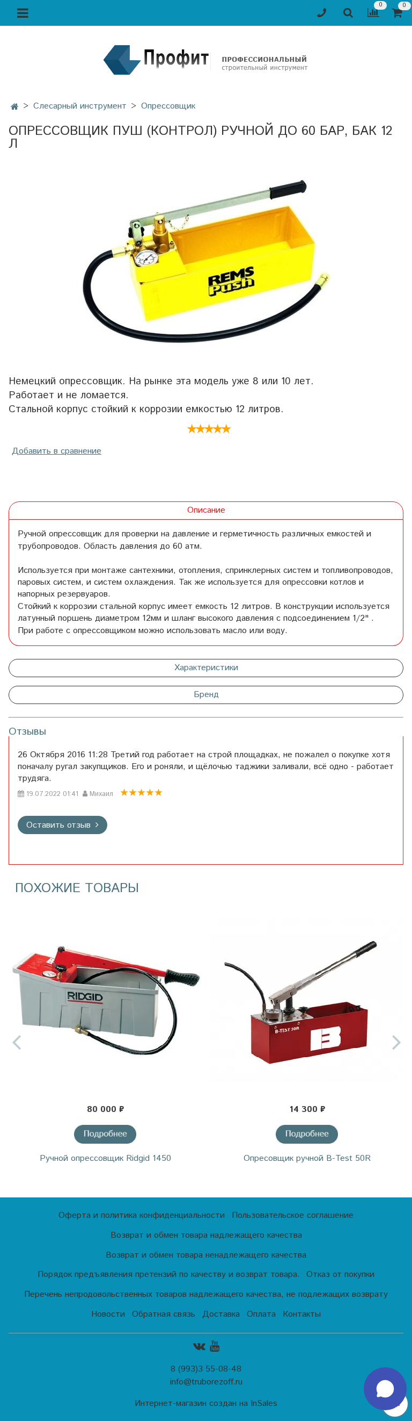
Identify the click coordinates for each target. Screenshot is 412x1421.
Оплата (261, 1314)
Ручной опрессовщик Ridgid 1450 (105, 1158)
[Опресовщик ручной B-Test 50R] (306, 1000)
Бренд (206, 694)
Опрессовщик (168, 106)
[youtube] (214, 1346)
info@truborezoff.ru (206, 1382)
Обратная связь (163, 1314)
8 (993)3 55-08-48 (206, 1369)
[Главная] (15, 107)
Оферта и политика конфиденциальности (141, 1215)
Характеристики (206, 668)
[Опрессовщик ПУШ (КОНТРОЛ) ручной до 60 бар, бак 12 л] (206, 262)
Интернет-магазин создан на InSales (206, 1404)
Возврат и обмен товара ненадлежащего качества (206, 1255)
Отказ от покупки (340, 1274)
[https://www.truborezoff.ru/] (206, 59)
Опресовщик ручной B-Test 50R (307, 1158)
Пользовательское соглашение (293, 1215)
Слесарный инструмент (80, 106)
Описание (206, 510)
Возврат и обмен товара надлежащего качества (206, 1235)
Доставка (221, 1314)
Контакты (302, 1314)
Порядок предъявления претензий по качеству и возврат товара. (169, 1274)
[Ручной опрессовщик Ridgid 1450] (105, 1000)
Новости (108, 1314)
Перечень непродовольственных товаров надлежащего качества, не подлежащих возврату (206, 1294)
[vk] (199, 1346)
